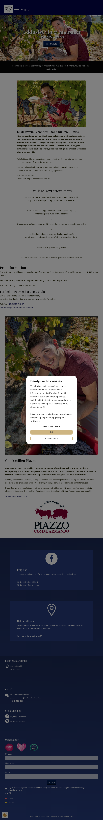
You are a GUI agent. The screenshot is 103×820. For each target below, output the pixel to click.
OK (51, 432)
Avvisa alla (51, 438)
